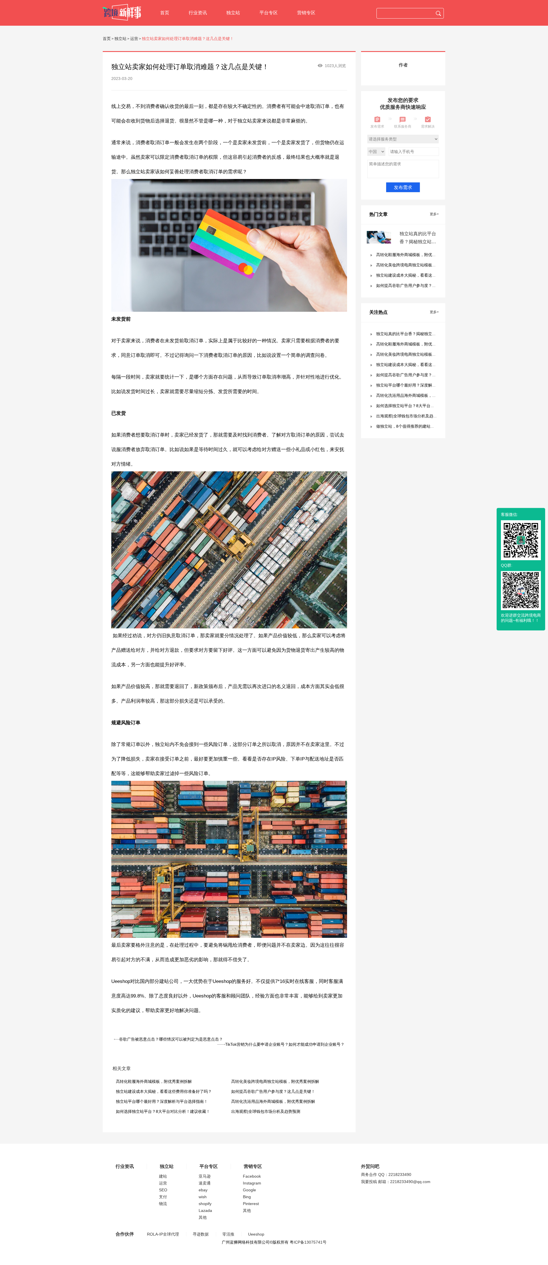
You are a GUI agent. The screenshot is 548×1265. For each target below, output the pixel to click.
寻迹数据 (201, 1234)
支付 (163, 1196)
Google (249, 1190)
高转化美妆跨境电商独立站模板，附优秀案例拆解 (275, 1081)
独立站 (233, 12)
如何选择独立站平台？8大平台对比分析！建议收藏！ (163, 1111)
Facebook (252, 1176)
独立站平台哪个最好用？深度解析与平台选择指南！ (162, 1101)
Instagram (252, 1183)
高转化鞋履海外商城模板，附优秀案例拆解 (154, 1081)
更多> (434, 214)
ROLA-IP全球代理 (163, 1234)
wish (203, 1196)
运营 (134, 38)
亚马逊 (205, 1176)
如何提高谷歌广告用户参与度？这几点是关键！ (273, 1091)
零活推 (228, 1234)
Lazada (205, 1210)
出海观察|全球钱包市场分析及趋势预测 (265, 1111)
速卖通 (205, 1183)
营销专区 (306, 12)
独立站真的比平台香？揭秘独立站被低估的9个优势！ (418, 241)
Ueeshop (256, 1234)
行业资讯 (198, 12)
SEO (163, 1190)
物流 (163, 1203)
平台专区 (268, 12)
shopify (205, 1203)
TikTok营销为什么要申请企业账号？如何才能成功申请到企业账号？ (284, 1044)
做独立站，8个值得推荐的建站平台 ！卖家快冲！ (420, 426)
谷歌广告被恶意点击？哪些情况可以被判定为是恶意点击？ (171, 1039)
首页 (164, 12)
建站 (163, 1176)
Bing (247, 1196)
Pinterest (251, 1203)
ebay (203, 1190)
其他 (203, 1217)
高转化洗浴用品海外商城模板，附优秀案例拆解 (273, 1101)
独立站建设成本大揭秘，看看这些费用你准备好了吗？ (164, 1091)
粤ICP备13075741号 (308, 1242)
